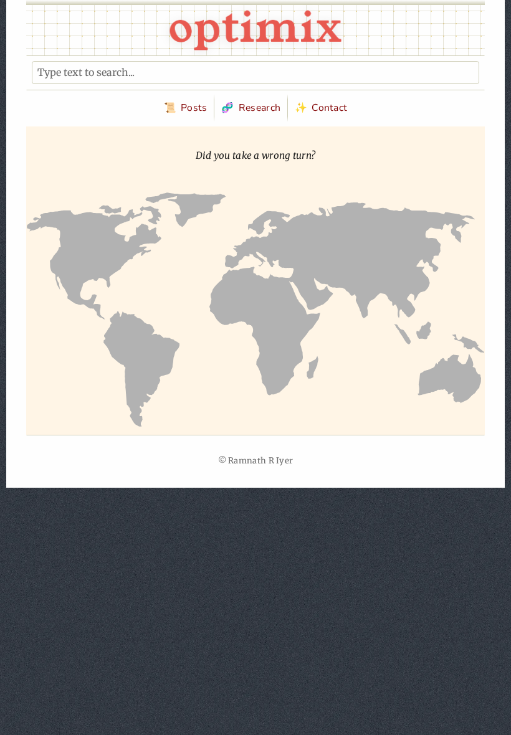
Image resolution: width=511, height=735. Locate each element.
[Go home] (255, 30)
